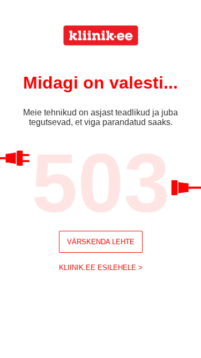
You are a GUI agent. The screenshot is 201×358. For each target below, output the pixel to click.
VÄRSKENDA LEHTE (101, 242)
